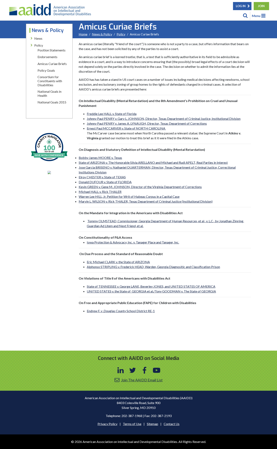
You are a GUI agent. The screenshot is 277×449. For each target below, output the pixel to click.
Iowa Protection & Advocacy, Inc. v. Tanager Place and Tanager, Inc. (133, 242)
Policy (121, 34)
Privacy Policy (107, 424)
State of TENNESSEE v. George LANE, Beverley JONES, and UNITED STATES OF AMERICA (151, 286)
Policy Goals (46, 70)
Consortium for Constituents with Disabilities (50, 81)
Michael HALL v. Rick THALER (100, 192)
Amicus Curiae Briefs (52, 64)
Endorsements (47, 57)
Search (245, 16)
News (38, 38)
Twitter (133, 370)
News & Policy (102, 34)
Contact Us (171, 424)
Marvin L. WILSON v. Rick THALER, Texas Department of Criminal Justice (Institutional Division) (146, 201)
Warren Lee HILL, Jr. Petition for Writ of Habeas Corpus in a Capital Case (129, 196)
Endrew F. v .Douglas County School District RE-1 (121, 311)
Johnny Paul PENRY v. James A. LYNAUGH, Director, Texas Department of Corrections (147, 123)
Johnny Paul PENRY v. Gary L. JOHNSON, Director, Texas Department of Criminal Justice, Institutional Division (163, 118)
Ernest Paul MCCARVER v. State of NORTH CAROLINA (126, 128)
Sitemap (152, 424)
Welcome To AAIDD (51, 11)
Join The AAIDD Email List (142, 380)
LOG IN (241, 6)
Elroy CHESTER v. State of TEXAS (102, 177)
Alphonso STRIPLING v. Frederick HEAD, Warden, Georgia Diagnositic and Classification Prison (153, 267)
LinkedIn (121, 370)
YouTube (156, 370)
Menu (256, 16)
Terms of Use (132, 424)
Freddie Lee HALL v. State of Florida (111, 114)
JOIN (261, 6)
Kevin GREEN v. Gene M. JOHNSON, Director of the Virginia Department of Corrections (140, 187)
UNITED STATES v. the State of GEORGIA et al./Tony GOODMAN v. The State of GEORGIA (151, 291)
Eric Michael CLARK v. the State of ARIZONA (118, 262)
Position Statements (51, 50)
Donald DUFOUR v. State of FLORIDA (105, 182)
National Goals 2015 (52, 102)
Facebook (145, 370)
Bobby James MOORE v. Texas (100, 158)
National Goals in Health (49, 93)
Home (83, 34)
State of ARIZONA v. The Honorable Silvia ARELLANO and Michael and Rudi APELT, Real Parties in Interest (153, 162)
